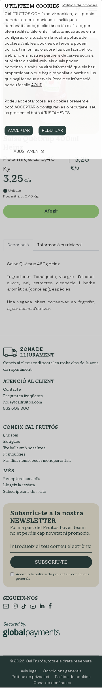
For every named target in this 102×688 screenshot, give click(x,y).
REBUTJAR (52, 130)
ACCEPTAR (19, 130)
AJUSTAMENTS (29, 151)
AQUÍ (36, 85)
